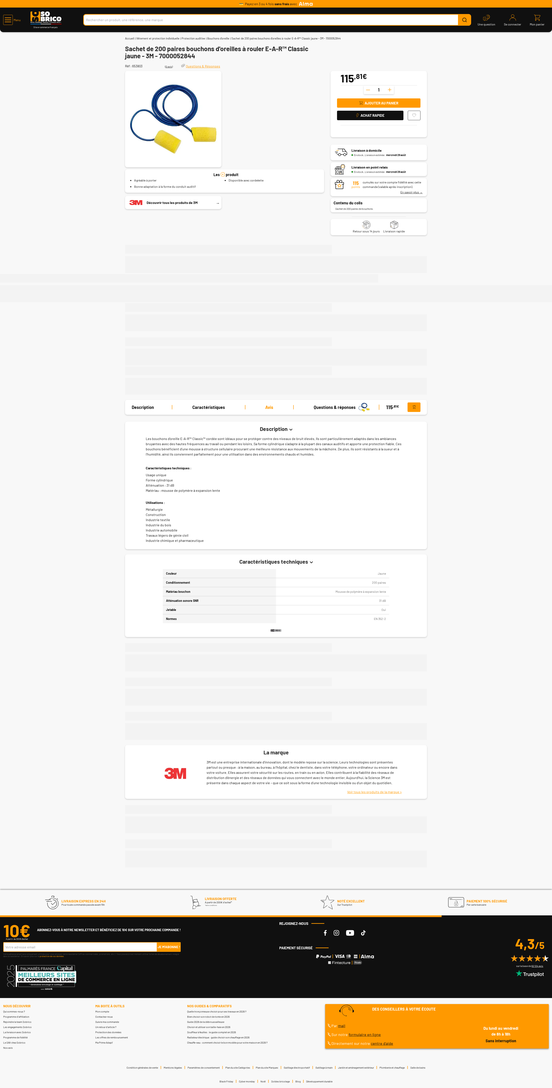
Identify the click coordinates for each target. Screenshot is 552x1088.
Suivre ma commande (107, 1021)
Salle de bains (417, 1067)
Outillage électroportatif (297, 1067)
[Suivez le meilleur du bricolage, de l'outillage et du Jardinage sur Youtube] (350, 933)
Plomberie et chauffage (392, 1067)
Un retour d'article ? (105, 1026)
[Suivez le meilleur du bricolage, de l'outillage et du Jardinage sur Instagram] (336, 933)
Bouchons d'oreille (218, 38)
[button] (12, 20)
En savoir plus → (411, 192)
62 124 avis (537, 965)
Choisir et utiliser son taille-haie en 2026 (208, 1026)
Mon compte (102, 1011)
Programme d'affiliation (16, 1016)
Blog (298, 1081)
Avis (269, 407)
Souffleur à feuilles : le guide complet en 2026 (211, 1032)
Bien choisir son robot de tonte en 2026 (208, 1016)
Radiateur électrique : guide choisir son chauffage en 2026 (218, 1037)
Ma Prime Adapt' (104, 1042)
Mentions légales (173, 1067)
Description (143, 407)
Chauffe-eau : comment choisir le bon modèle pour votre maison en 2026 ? (227, 1042)
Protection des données (108, 1032)
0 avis (169, 66)
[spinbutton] (378, 89)
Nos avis (8, 1047)
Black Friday (226, 1081)
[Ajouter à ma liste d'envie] (414, 115)
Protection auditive (193, 38)
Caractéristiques (208, 407)
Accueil (129, 38)
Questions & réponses (335, 407)
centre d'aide (382, 1043)
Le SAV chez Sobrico (14, 1042)
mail (341, 1025)
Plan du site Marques (267, 1067)
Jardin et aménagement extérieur (356, 1067)
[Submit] (464, 20)
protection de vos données (52, 956)
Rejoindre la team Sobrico (17, 1021)
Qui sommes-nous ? (14, 1011)
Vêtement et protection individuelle (157, 38)
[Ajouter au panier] (414, 407)
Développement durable (319, 1081)
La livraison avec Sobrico (17, 1032)
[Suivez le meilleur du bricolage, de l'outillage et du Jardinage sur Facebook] (325, 933)
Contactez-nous (104, 1016)
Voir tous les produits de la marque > (374, 792)
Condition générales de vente (142, 1067)
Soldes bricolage (280, 1081)
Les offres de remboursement (111, 1037)
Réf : (128, 66)
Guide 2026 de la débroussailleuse (205, 1021)
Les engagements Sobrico (17, 1026)
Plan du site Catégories (237, 1067)
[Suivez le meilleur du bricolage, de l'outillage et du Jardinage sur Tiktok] (363, 933)
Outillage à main (323, 1067)
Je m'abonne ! (169, 947)
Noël (263, 1081)
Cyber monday (247, 1081)
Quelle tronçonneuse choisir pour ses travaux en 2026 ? (216, 1011)
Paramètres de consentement (204, 1067)
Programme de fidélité (15, 1037)
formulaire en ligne (365, 1034)
